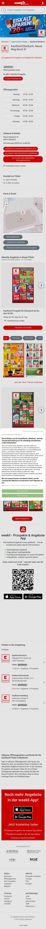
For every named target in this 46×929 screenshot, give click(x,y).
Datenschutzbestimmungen (33, 431)
